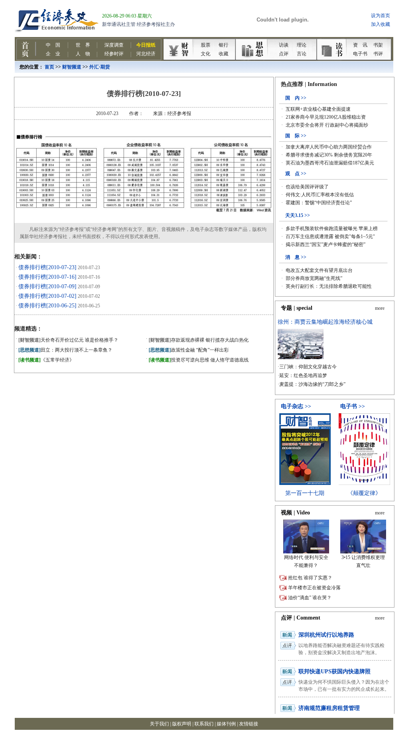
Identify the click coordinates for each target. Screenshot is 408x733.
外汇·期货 (99, 67)
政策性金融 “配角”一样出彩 (189, 350)
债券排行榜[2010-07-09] (47, 286)
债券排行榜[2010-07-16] (47, 277)
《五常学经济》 (46, 360)
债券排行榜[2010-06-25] (47, 306)
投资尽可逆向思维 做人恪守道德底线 (199, 360)
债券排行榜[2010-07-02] (47, 296)
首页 (49, 67)
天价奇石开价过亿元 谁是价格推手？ (68, 340)
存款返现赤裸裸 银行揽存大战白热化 (199, 340)
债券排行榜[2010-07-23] (47, 267)
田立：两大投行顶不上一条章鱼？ (65, 350)
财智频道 (71, 67)
